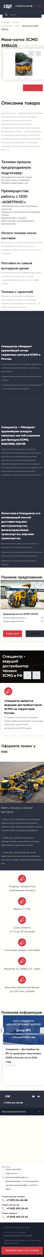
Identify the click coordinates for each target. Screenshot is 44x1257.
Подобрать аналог (30, 88)
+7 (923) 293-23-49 (17, 1208)
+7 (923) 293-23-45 (17, 1216)
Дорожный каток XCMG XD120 (20, 614)
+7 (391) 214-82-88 (23, 6)
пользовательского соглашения (18, 1235)
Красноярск (34, 6)
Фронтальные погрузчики (14, 1111)
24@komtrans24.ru (12, 1173)
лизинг (35, 633)
